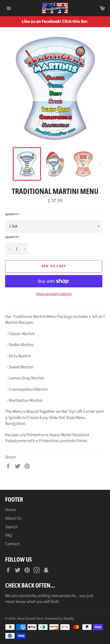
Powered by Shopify (59, 618)
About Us (13, 518)
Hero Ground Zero (30, 618)
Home (10, 510)
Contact (12, 544)
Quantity (12, 214)
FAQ (8, 535)
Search (11, 527)
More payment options (54, 294)
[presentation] (102, 21)
